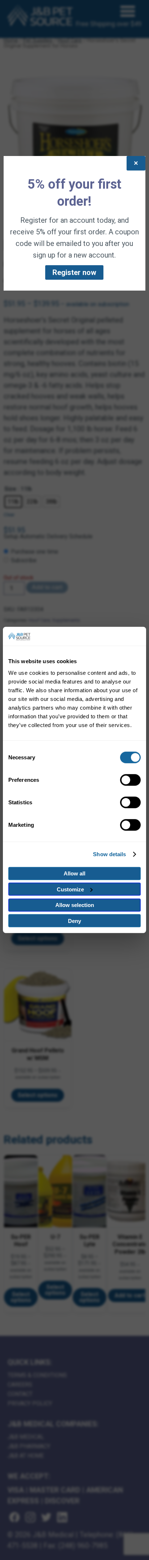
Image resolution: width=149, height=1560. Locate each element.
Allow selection (74, 905)
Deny (74, 921)
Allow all (74, 873)
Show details (109, 854)
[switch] (130, 780)
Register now (74, 272)
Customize (70, 889)
